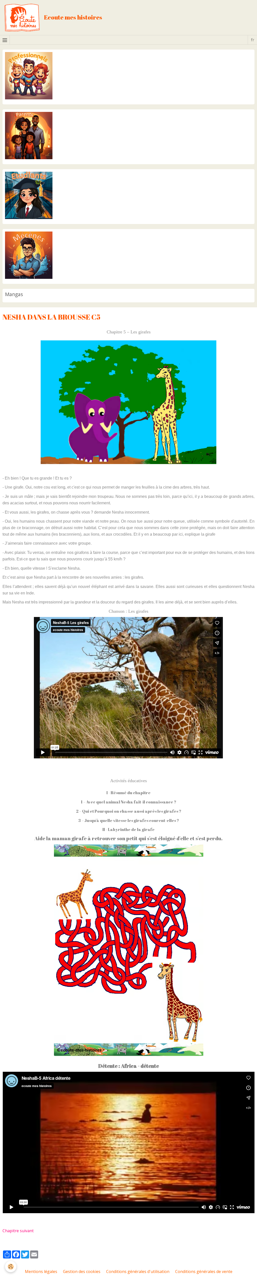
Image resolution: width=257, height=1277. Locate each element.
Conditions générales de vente (203, 1271)
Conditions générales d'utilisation (137, 1271)
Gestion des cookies (81, 1271)
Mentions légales (41, 1271)
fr (252, 40)
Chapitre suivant (18, 1230)
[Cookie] (10, 1266)
